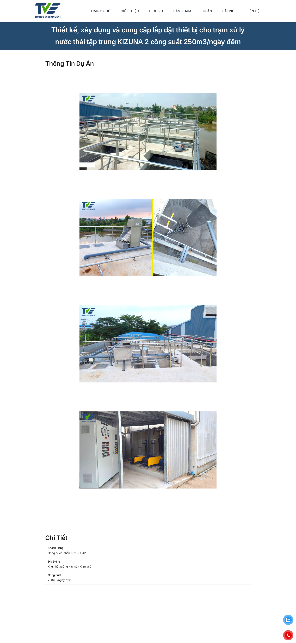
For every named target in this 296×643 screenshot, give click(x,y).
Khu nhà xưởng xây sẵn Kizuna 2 (69, 566)
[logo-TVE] (47, 4)
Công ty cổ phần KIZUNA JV (67, 553)
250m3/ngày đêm (59, 580)
